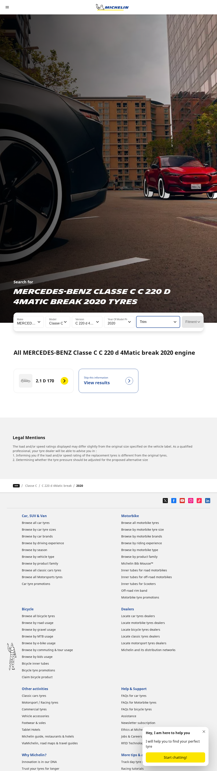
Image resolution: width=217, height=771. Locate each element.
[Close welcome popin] (204, 731)
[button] (38, 322)
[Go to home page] (112, 7)
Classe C (31, 486)
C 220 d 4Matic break (57, 486)
